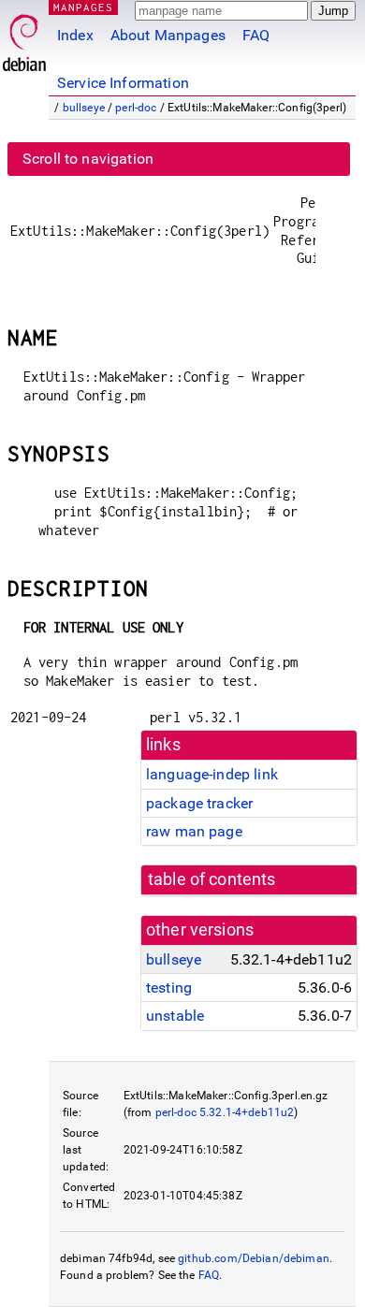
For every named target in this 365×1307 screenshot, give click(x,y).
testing (169, 987)
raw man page (194, 831)
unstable (175, 1015)
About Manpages (168, 35)
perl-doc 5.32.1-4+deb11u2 (225, 1112)
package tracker (199, 803)
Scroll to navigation (87, 158)
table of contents (212, 879)
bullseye (84, 107)
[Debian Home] (24, 38)
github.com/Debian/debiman (253, 1258)
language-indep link (212, 774)
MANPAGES (83, 7)
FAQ (256, 35)
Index (75, 35)
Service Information (123, 83)
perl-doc (135, 107)
